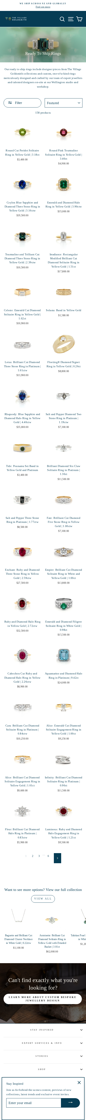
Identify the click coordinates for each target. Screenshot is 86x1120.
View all (43, 898)
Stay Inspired (42, 1030)
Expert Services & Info (42, 1043)
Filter (18, 103)
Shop (42, 1069)
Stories (42, 1056)
